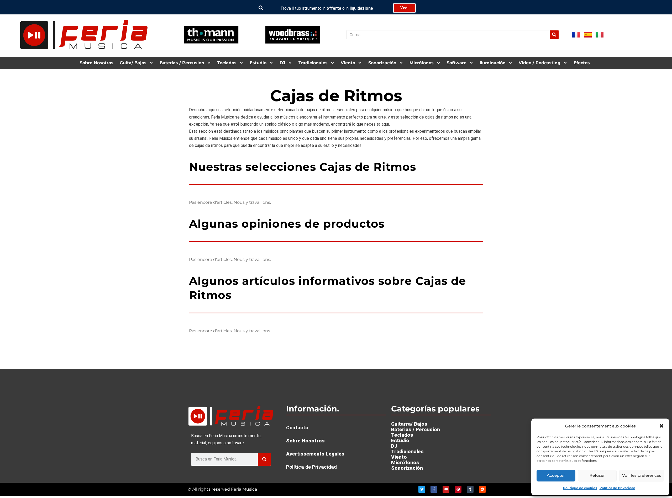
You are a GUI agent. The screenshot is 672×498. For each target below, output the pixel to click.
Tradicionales (313, 62)
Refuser (597, 475)
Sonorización (382, 62)
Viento (348, 62)
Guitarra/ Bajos (409, 424)
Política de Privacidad (617, 488)
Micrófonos (422, 62)
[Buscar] (554, 34)
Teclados (227, 62)
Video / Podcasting (539, 62)
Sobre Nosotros (96, 62)
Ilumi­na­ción (493, 62)
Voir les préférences (641, 475)
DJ (282, 62)
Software (456, 62)
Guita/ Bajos (133, 62)
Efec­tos (582, 62)
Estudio (258, 62)
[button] (661, 426)
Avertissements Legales (315, 454)
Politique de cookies (580, 488)
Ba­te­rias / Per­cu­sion (182, 62)
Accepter (556, 475)
